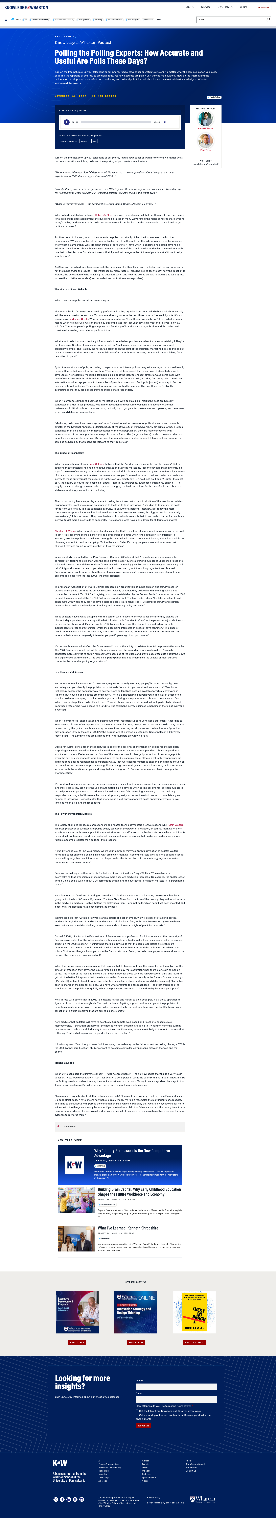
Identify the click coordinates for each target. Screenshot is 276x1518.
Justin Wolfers (175, 825)
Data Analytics (133, 20)
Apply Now (77, 1342)
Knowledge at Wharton (114, 1498)
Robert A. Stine (103, 215)
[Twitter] (55, 1499)
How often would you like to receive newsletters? (164, 1406)
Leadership (103, 1478)
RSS (94, 141)
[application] (120, 122)
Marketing (98, 20)
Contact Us (191, 1471)
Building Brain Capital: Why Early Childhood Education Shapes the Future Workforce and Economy (139, 1192)
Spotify (85, 141)
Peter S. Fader (97, 464)
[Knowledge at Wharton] (26, 7)
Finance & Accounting (40, 20)
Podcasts (205, 7)
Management (84, 20)
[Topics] (12, 19)
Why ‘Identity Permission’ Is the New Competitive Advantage (132, 1153)
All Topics (102, 1481)
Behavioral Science (115, 20)
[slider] (172, 122)
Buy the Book (194, 1342)
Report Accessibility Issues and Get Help (165, 1503)
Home (57, 36)
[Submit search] (268, 19)
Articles (189, 7)
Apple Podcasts (69, 141)
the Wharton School (109, 1503)
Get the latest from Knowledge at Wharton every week (170, 1411)
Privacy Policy (153, 1498)
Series (145, 1468)
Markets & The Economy (64, 20)
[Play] (67, 122)
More (159, 20)
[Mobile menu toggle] (5, 19)
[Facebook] (62, 1499)
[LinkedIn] (68, 1499)
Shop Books (191, 1468)
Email (139, 1393)
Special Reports (225, 7)
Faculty (145, 1464)
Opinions (146, 1471)
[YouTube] (75, 1499)
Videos (145, 1481)
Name (139, 1380)
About (188, 1461)
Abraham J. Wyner (65, 531)
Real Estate (148, 20)
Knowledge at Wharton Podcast (83, 43)
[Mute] (165, 122)
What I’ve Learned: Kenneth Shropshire (128, 1228)
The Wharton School (195, 1464)
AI (25, 20)
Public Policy (215, 97)
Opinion (243, 7)
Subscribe (264, 7)
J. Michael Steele (78, 319)
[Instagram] (81, 1499)
